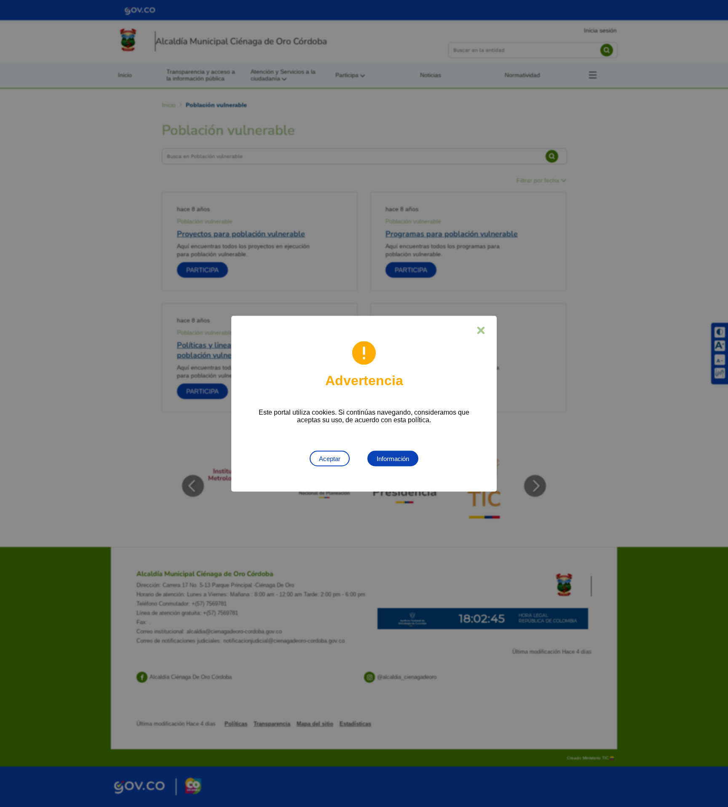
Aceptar (329, 458)
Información (393, 458)
